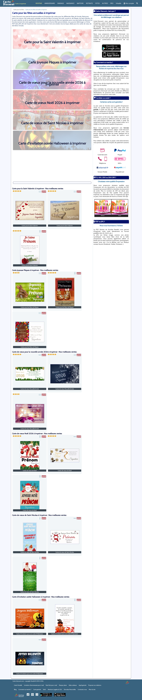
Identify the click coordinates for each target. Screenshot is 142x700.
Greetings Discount (21, 695)
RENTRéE (39, 3)
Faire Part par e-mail (51, 685)
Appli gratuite (82, 685)
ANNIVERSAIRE (50, 3)
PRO (111, 3)
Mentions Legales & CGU (55, 689)
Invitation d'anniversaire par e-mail (34, 685)
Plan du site (92, 689)
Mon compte (129, 3)
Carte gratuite (37, 689)
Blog (15, 689)
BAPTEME (80, 3)
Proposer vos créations (94, 685)
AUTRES (105, 3)
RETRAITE (89, 3)
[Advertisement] (52, 164)
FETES (97, 3)
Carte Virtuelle (18, 685)
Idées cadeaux (73, 685)
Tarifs (44, 689)
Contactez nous (82, 689)
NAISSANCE (70, 3)
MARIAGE (60, 3)
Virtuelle (118, 3)
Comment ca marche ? (24, 689)
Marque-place (63, 685)
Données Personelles (70, 689)
